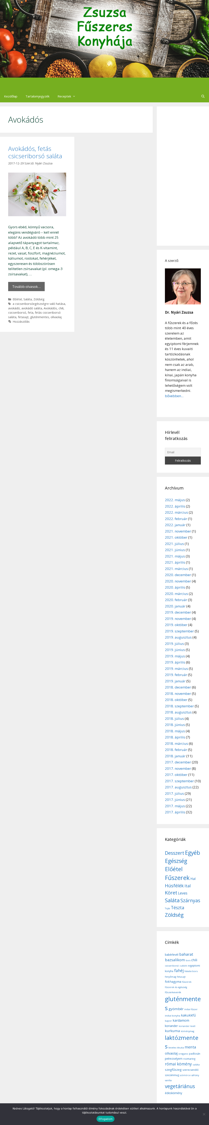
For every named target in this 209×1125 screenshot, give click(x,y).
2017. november (178, 768)
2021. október (176, 537)
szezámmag (172, 1075)
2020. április (175, 587)
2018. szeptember (179, 706)
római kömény (178, 1064)
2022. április (175, 506)
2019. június (175, 649)
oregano (183, 1053)
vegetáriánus (180, 1086)
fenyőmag (170, 976)
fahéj (179, 970)
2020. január (175, 606)
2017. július (174, 793)
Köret (171, 892)
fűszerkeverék (173, 992)
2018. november (178, 693)
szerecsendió (190, 1070)
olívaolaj (56, 317)
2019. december (178, 612)
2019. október (176, 624)
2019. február (176, 674)
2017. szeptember (179, 781)
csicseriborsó (17, 312)
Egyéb (192, 852)
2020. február (176, 599)
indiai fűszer (191, 1009)
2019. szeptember (179, 631)
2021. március (176, 568)
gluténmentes (39, 317)
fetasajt (23, 317)
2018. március (176, 743)
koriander (171, 1026)
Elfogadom (105, 1118)
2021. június (175, 549)
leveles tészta (176, 1047)
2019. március (176, 668)
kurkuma (172, 1030)
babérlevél (171, 955)
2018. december (178, 687)
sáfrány (195, 1075)
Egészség (176, 861)
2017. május (175, 806)
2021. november (178, 531)
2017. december (178, 762)
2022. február (176, 518)
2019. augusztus (178, 637)
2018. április (175, 737)
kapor (168, 1020)
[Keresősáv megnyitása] (203, 96)
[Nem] (204, 1114)
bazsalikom (175, 959)
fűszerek (186, 981)
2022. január (175, 524)
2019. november (178, 618)
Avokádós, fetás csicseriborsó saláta (35, 152)
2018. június (175, 724)
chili (61, 308)
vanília (168, 1080)
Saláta (27, 299)
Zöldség (38, 299)
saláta (196, 1064)
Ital (188, 886)
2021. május (175, 556)
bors (188, 960)
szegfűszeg (173, 1069)
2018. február (176, 749)
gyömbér (176, 1008)
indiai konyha (172, 1015)
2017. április (175, 812)
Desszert (174, 853)
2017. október (176, 774)
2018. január (175, 756)
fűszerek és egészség (176, 987)
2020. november (178, 581)
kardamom (181, 1020)
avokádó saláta (31, 308)
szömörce (185, 1075)
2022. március (176, 512)
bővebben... (174, 395)
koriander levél (187, 1026)
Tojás (167, 908)
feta (30, 312)
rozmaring (189, 1059)
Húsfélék (174, 885)
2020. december (178, 574)
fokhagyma (173, 981)
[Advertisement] (183, 176)
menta (190, 1047)
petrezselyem (173, 1059)
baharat (186, 954)
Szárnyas (190, 900)
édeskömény (173, 1093)
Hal (193, 878)
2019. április (175, 662)
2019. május (175, 656)
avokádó (14, 308)
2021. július (174, 543)
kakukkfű (188, 1015)
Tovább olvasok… (26, 286)
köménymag (187, 1031)
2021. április (175, 562)
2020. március (176, 593)
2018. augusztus (178, 712)
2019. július (174, 643)
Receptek (64, 96)
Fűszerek (177, 878)
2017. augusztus (178, 787)
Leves (182, 893)
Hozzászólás (21, 321)
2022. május (175, 499)
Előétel (17, 299)
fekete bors (191, 971)
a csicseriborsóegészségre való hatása (39, 304)
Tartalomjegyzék (37, 96)
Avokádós (50, 308)
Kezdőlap (10, 96)
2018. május (175, 731)
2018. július (174, 718)
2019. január (175, 681)
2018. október (176, 699)
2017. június (175, 799)
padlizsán (194, 1053)
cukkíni (183, 965)
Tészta (177, 907)
